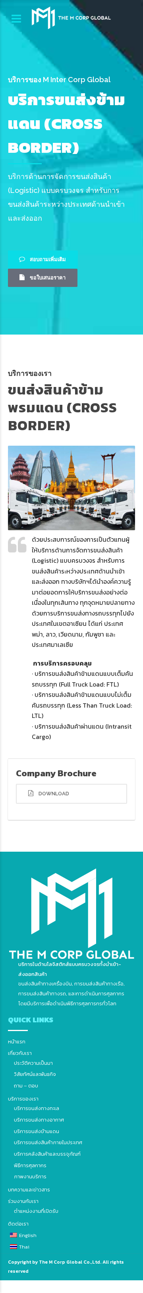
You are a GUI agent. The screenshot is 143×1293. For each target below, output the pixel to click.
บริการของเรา (23, 1099)
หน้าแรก (16, 1041)
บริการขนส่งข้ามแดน (36, 1131)
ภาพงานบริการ (30, 1176)
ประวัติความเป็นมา (33, 1063)
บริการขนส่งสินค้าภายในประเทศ (48, 1142)
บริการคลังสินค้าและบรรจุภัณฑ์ (47, 1154)
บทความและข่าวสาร (29, 1189)
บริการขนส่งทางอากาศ (39, 1120)
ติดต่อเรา (18, 1224)
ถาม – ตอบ (26, 1085)
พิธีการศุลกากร (30, 1165)
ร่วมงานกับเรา (23, 1201)
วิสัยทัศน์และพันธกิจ (35, 1074)
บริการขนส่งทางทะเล (36, 1108)
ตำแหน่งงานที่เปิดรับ (36, 1211)
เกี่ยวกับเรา (20, 1053)
